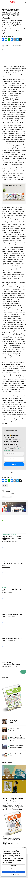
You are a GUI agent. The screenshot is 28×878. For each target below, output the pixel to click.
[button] (2, 2)
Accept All (13, 871)
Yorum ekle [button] (7, 496)
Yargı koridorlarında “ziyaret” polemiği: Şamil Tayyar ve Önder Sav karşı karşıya (17, 738)
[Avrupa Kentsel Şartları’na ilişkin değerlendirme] (4, 746)
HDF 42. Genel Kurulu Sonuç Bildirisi (17, 729)
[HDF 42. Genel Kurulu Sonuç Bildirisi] (4, 729)
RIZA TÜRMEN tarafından (8, 777)
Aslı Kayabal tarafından (8, 791)
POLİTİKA (14, 534)
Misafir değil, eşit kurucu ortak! (17, 721)
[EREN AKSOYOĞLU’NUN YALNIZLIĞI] (14, 605)
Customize (14, 865)
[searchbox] (11, 672)
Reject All (13, 868)
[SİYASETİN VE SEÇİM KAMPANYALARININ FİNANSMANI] (14, 653)
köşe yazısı (5, 485)
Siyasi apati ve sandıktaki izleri (17, 754)
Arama (23, 672)
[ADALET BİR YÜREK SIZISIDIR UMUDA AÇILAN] (14, 554)
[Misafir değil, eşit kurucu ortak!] (4, 721)
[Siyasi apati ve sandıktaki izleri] (4, 754)
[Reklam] (14, 192)
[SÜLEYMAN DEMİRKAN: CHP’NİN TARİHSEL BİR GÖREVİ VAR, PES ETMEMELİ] (14, 526)
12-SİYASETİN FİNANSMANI (7, 534)
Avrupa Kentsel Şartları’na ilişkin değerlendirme (17, 746)
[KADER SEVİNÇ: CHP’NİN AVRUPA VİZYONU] (14, 579)
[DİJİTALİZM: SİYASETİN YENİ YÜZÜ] (14, 629)
